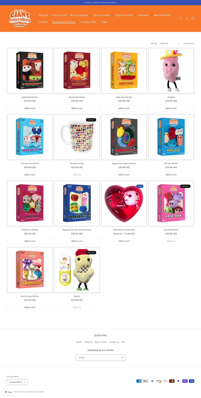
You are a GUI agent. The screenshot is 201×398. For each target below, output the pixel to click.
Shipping (88, 342)
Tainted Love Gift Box (30, 230)
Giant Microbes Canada (20, 392)
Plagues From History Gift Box (124, 163)
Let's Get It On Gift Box (30, 163)
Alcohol (77, 296)
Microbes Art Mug (77, 163)
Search (79, 342)
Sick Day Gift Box (171, 163)
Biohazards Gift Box (30, 97)
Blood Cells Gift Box (77, 97)
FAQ (123, 342)
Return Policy (101, 342)
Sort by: (154, 43)
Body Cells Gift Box (124, 97)
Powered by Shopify (37, 392)
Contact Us (114, 342)
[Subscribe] (122, 357)
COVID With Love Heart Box (124, 230)
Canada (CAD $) (16, 382)
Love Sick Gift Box (171, 230)
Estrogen (171, 97)
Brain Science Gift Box (30, 296)
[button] (80, 15)
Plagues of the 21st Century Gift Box (76, 230)
